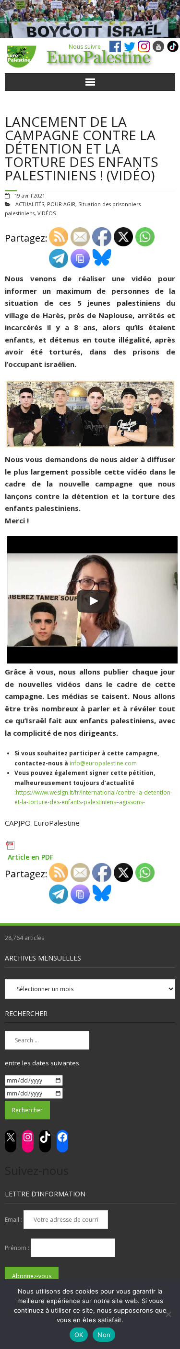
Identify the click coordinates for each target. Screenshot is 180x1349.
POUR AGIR (61, 204)
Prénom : (18, 1248)
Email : (14, 1220)
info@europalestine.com (103, 763)
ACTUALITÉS (29, 204)
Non (103, 1334)
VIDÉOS (46, 213)
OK (79, 1334)
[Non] (168, 1314)
